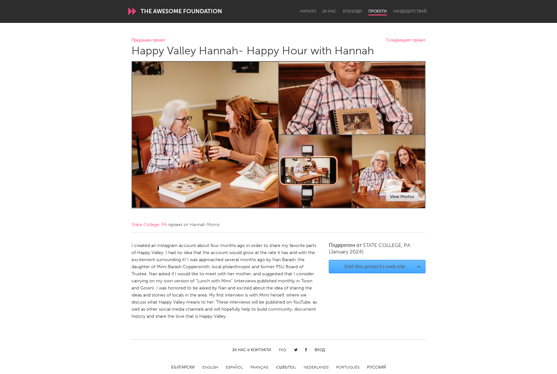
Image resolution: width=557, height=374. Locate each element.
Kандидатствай (410, 11)
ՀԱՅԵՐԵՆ (286, 367)
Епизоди (352, 11)
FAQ (282, 350)
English (210, 367)
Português (347, 367)
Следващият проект (405, 40)
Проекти (377, 11)
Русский (376, 367)
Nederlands (316, 367)
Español (234, 367)
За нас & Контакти (251, 350)
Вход (320, 350)
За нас (329, 11)
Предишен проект (149, 40)
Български (183, 367)
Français (259, 367)
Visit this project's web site (382, 266)
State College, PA (149, 224)
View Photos (402, 196)
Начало (308, 11)
